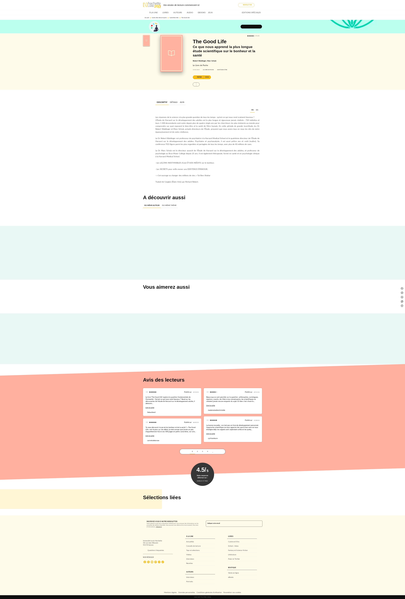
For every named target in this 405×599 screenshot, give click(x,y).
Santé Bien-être (174, 17)
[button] (246, 5)
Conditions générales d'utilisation (209, 592)
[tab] (145, 12)
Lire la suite (150, 408)
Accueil (147, 17)
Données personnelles (186, 592)
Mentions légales (170, 592)
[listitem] (145, 562)
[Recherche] (259, 5)
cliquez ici (159, 526)
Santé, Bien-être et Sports (159, 17)
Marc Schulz (211, 61)
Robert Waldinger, (200, 61)
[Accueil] (152, 5)
